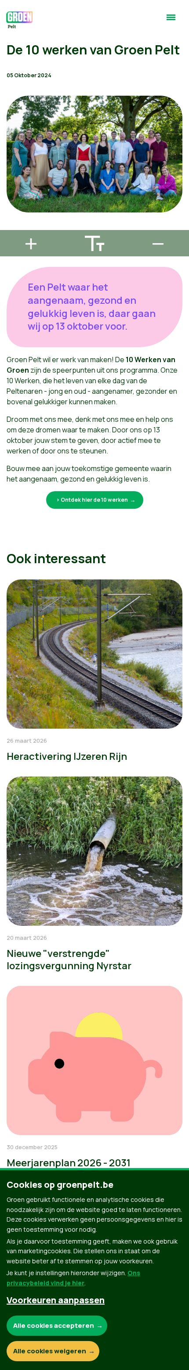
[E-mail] (13, 226)
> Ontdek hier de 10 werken (92, 499)
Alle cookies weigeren (49, 1351)
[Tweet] (13, 201)
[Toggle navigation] (171, 21)
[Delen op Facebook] (13, 176)
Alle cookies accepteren (53, 1325)
